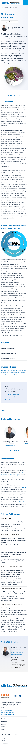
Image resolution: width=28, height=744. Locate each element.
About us (3, 719)
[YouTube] (16, 734)
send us (23, 502)
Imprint (3, 738)
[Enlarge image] (14, 244)
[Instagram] (2, 734)
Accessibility (4, 743)
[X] (13, 734)
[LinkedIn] (6, 734)
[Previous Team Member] (23, 423)
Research (4, 721)
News (2, 729)
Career (3, 727)
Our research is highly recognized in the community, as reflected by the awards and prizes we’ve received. (13, 373)
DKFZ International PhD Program (11, 477)
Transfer (3, 724)
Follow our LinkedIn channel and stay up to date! (12, 397)
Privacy (3, 740)
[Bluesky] (9, 734)
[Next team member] (27, 423)
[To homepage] (10, 2)
